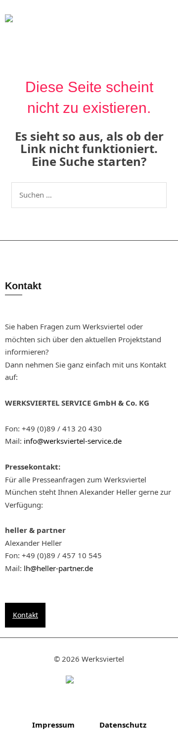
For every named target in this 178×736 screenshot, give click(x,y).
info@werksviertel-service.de (73, 441)
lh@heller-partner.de (58, 568)
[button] (111, 27)
